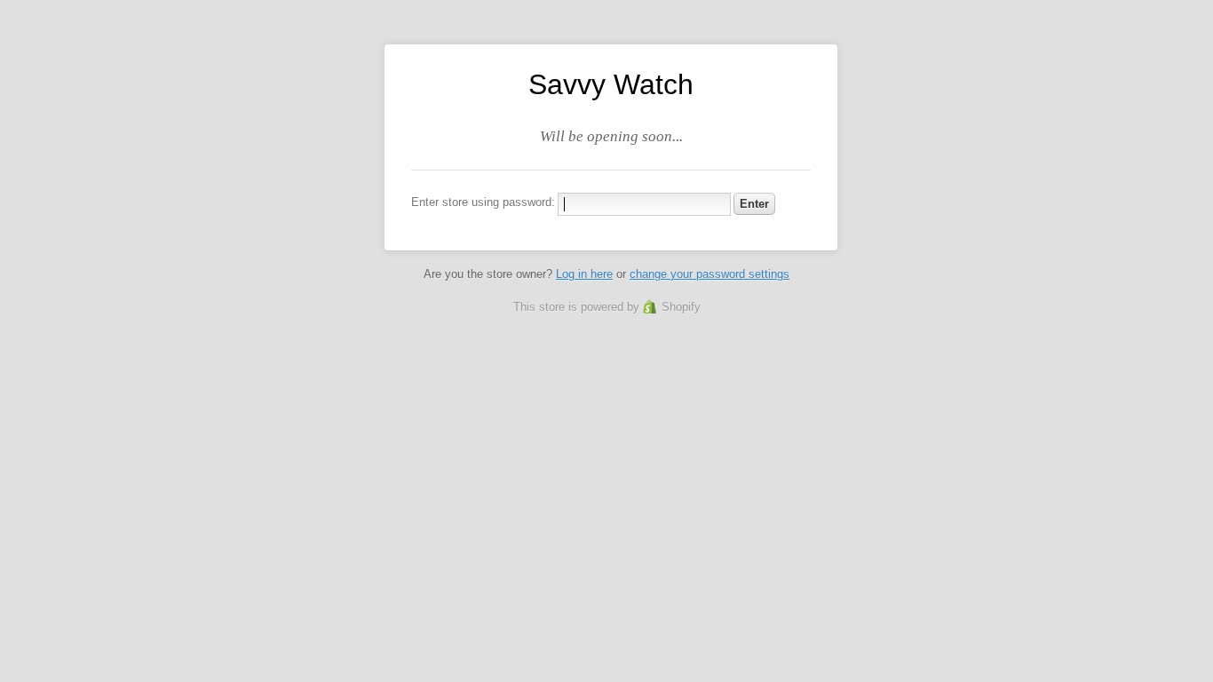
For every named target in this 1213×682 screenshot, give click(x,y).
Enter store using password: (483, 202)
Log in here (584, 274)
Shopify (681, 306)
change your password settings (709, 274)
